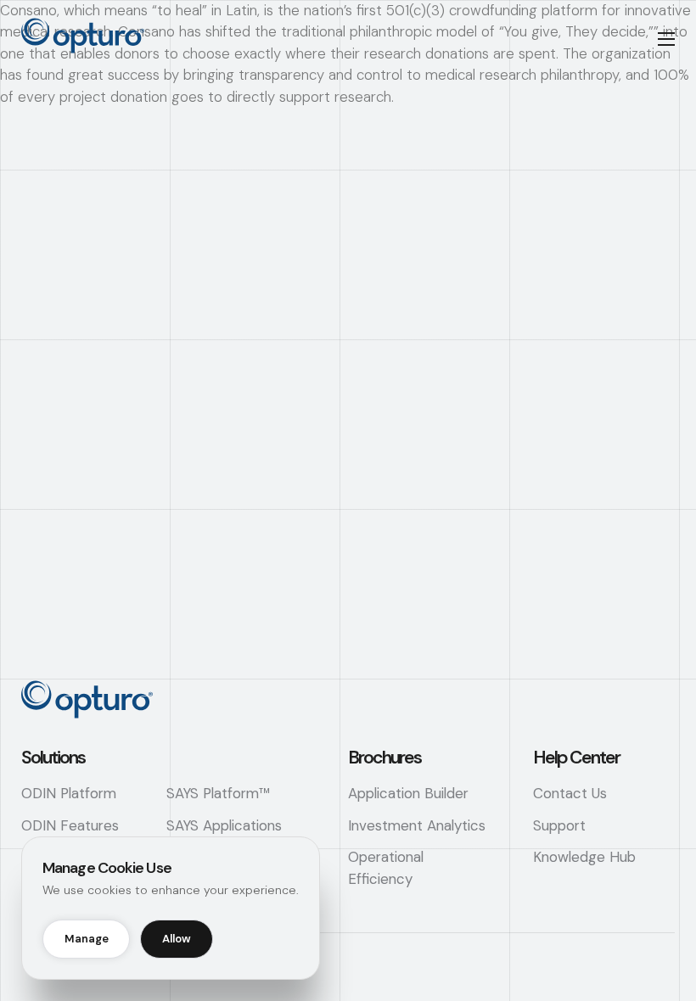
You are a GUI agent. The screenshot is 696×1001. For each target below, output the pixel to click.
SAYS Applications (224, 825)
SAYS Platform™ (218, 793)
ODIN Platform (68, 793)
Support (559, 825)
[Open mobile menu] (666, 39)
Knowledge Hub (584, 856)
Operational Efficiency (386, 867)
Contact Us (570, 793)
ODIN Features (70, 825)
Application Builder (408, 793)
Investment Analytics (417, 825)
